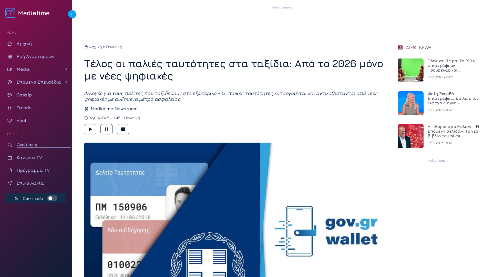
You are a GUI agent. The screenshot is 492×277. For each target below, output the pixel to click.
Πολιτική (114, 46)
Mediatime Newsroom (114, 108)
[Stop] (123, 129)
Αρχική (95, 46)
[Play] (90, 129)
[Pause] (106, 129)
